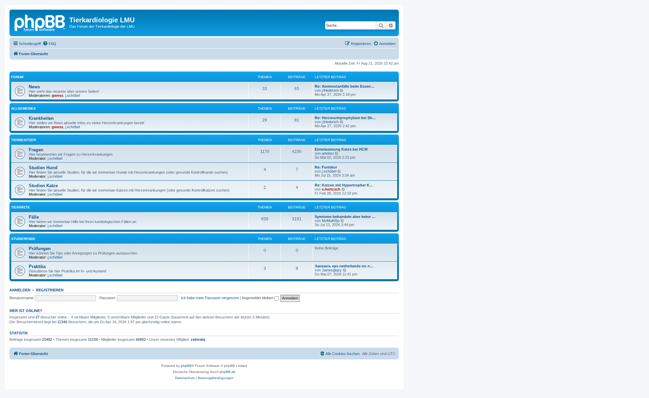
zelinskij (198, 339)
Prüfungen (40, 248)
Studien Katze (43, 185)
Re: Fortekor (326, 167)
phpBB (186, 366)
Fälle (34, 217)
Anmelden (19, 290)
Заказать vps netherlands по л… (344, 266)
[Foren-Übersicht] (40, 22)
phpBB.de (228, 372)
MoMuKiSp (330, 221)
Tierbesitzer (23, 140)
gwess (57, 95)
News (34, 86)
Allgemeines (23, 108)
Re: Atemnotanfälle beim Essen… (345, 86)
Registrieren (50, 290)
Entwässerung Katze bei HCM (341, 149)
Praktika (37, 266)
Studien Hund (43, 167)
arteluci (328, 153)
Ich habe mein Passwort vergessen (210, 298)
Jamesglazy (332, 270)
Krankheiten (41, 118)
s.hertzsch (331, 189)
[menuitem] (49, 44)
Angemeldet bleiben (258, 298)
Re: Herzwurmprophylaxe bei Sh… (345, 118)
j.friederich (330, 90)
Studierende (23, 239)
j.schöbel (72, 95)
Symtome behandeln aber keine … (345, 217)
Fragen (36, 149)
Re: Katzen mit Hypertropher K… (344, 185)
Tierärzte (20, 207)
